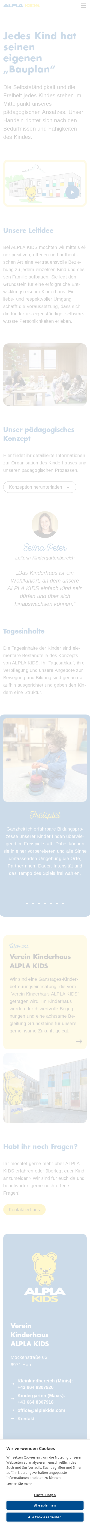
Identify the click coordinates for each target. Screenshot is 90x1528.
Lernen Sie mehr (19, 1483)
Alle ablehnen (45, 1505)
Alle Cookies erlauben (45, 1517)
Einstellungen (45, 1495)
